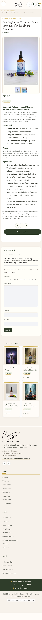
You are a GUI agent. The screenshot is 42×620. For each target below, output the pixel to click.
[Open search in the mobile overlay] (29, 4)
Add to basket (22, 232)
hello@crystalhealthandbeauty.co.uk (16, 459)
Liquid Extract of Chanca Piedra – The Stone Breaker (11, 405)
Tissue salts (6, 488)
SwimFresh (6, 500)
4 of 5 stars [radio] (23, 279)
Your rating (8, 276)
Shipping (5, 544)
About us (5, 522)
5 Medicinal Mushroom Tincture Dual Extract (29, 405)
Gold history (7, 529)
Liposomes (6, 485)
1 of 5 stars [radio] (5, 279)
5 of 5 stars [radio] (32, 279)
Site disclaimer (8, 569)
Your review (8, 283)
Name (6, 310)
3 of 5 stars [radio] (16, 279)
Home (3, 11)
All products (7, 503)
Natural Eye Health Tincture (11, 369)
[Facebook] (4, 463)
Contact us (6, 518)
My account (6, 533)
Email (6, 320)
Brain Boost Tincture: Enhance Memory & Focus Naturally (30, 369)
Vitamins (5, 481)
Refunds (5, 548)
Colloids (5, 477)
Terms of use (7, 566)
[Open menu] (3, 3)
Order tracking (8, 536)
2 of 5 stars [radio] (10, 279)
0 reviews (5, 32)
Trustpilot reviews (9, 573)
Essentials (6, 496)
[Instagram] (9, 463)
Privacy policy (7, 562)
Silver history (7, 525)
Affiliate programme (10, 540)
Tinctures (11, 11)
